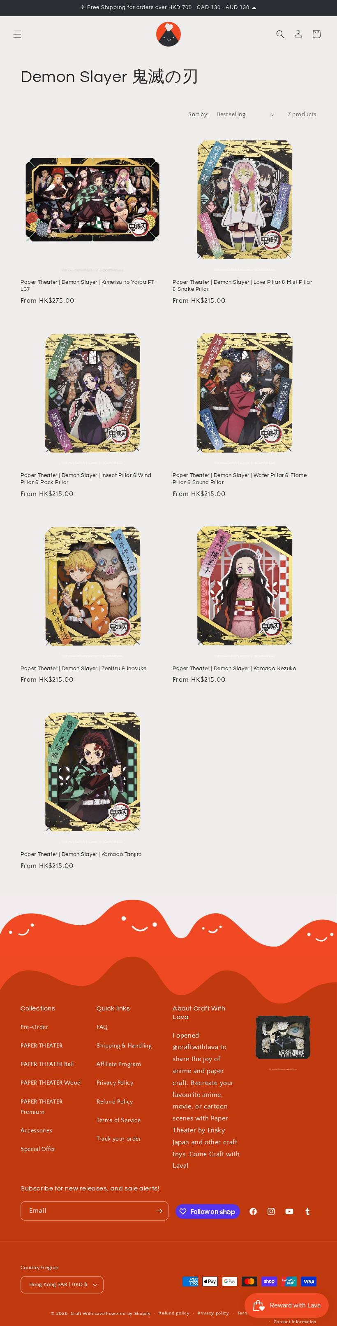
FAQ (102, 1027)
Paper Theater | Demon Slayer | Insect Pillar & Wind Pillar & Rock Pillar (86, 478)
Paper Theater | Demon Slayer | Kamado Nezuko (234, 668)
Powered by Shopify (128, 1313)
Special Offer (38, 1149)
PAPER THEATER (42, 1046)
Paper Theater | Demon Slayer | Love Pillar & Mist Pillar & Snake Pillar (242, 285)
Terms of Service (119, 1120)
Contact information (295, 1321)
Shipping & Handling (124, 1046)
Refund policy (174, 1313)
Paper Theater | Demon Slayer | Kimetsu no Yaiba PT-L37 (89, 285)
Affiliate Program (119, 1064)
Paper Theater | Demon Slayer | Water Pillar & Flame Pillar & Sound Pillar (240, 478)
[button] (17, 34)
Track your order (119, 1139)
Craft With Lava (88, 1313)
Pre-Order (34, 1027)
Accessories (37, 1130)
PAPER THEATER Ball (47, 1064)
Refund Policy (115, 1102)
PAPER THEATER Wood (51, 1083)
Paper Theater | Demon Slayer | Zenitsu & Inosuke (84, 668)
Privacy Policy (115, 1083)
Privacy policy (213, 1313)
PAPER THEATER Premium (42, 1107)
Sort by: (198, 114)
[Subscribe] (159, 1211)
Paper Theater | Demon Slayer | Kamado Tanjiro (81, 854)
